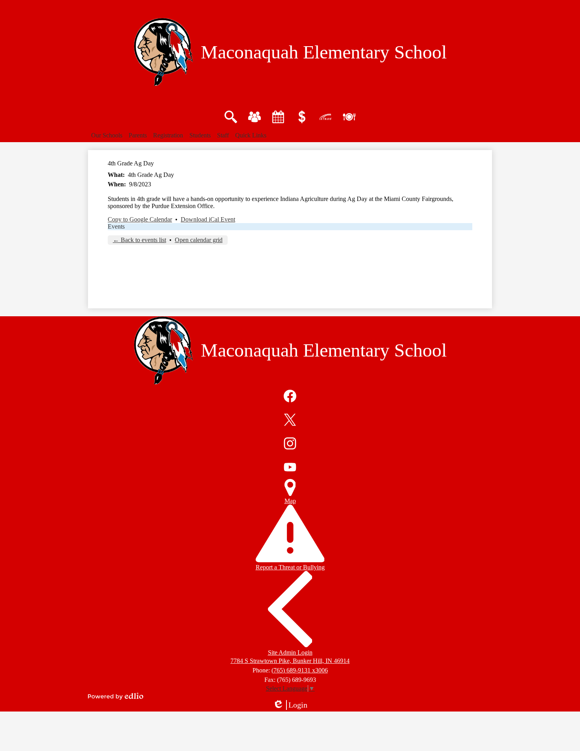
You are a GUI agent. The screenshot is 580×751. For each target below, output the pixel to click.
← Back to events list (139, 240)
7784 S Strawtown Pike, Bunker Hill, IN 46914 (290, 660)
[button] (106, 135)
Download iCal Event (208, 219)
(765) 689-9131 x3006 (299, 670)
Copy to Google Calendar (140, 219)
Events (116, 226)
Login (292, 705)
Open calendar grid (199, 240)
